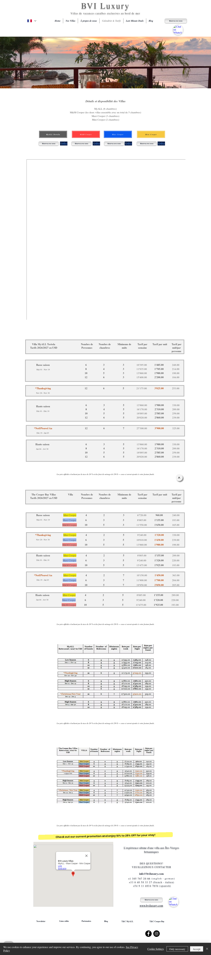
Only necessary (177, 949)
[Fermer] (207, 948)
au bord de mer (130, 13)
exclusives (114, 13)
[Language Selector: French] (31, 20)
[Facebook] (148, 933)
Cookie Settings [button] (155, 949)
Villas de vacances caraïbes (89, 13)
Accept (196, 949)
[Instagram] (156, 933)
